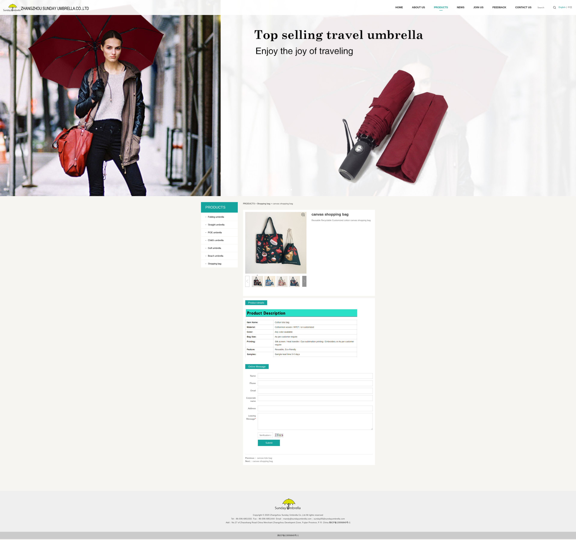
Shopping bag (214, 263)
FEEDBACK (499, 7)
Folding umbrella (216, 217)
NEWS (460, 7)
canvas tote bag (264, 458)
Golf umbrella (214, 248)
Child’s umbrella (216, 240)
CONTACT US (523, 7)
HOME (399, 7)
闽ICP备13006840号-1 (288, 535)
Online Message (257, 366)
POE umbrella (215, 232)
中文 (570, 7)
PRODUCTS (441, 7)
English (562, 7)
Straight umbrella (216, 224)
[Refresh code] (279, 435)
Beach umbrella (215, 256)
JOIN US (478, 7)
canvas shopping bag (263, 461)
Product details (256, 302)
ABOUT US (418, 7)
